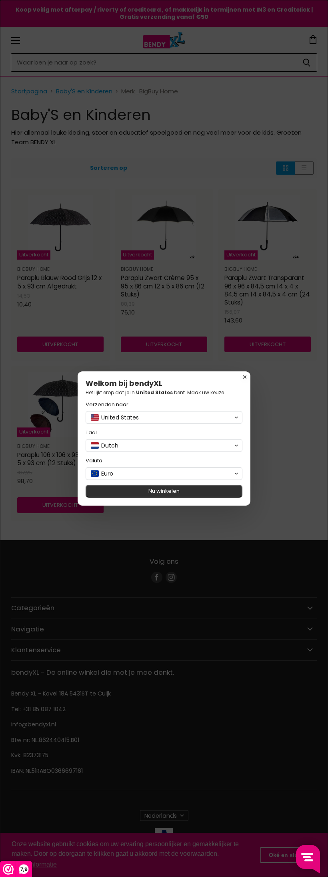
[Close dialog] (245, 377)
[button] (164, 417)
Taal (91, 432)
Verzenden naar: (108, 404)
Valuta (94, 460)
